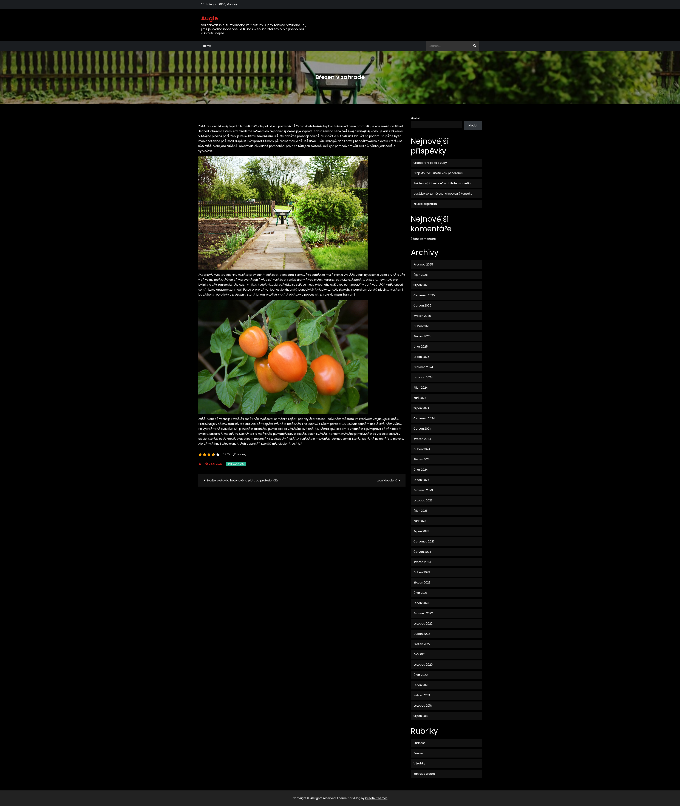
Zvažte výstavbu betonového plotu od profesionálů (242, 480)
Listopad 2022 (422, 624)
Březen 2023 (421, 582)
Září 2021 (419, 654)
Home (207, 46)
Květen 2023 (422, 562)
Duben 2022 (421, 634)
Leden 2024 (421, 480)
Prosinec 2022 (423, 613)
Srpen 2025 (421, 285)
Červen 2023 (422, 552)
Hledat (415, 118)
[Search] (474, 46)
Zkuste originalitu (425, 204)
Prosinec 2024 (423, 367)
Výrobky (419, 763)
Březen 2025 (421, 336)
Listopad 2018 (422, 706)
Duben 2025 (421, 326)
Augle (209, 18)
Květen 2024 (422, 439)
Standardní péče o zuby (430, 163)
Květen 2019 (421, 695)
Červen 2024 (422, 429)
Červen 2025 (422, 306)
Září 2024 (419, 398)
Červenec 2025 (424, 295)
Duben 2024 (421, 449)
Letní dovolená (387, 480)
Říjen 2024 (420, 388)
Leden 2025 (421, 357)
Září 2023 (419, 521)
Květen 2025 (422, 316)
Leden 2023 (421, 603)
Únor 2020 (420, 675)
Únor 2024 (420, 470)
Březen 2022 (421, 644)
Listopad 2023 (422, 500)
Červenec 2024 (424, 418)
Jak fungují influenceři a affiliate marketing (442, 183)
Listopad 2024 (423, 377)
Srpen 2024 (421, 408)
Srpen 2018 (421, 716)
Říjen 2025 (420, 275)
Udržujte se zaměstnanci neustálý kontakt (442, 194)
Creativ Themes (376, 798)
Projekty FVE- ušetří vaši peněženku (438, 173)
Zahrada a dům (236, 463)
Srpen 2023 (421, 531)
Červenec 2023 (424, 541)
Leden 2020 (421, 685)
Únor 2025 (420, 347)
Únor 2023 (420, 593)
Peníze (418, 753)
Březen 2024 (422, 459)
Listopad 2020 (423, 665)
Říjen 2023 (420, 511)
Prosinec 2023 (423, 490)
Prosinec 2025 (423, 264)
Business (419, 743)
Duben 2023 (421, 572)
